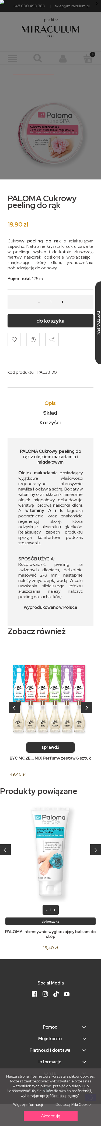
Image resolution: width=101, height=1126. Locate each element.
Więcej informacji (28, 1104)
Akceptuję (50, 1116)
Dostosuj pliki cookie (73, 1104)
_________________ (33, 71)
